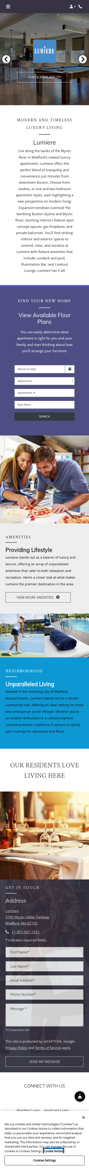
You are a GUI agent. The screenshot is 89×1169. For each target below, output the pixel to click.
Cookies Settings (44, 1160)
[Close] (84, 1117)
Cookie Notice (53, 1151)
